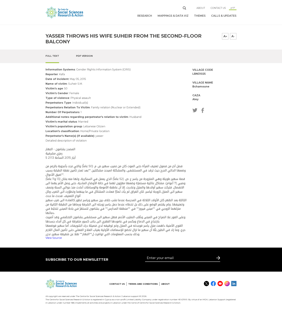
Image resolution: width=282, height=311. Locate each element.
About (200, 8)
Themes (200, 15)
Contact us (218, 8)
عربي (232, 7)
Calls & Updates (223, 15)
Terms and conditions (143, 284)
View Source (54, 237)
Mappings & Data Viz (173, 15)
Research (144, 15)
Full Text (52, 55)
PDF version (84, 55)
